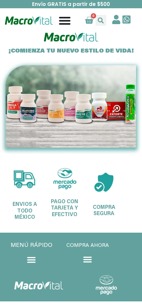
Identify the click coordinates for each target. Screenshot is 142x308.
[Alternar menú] (64, 20)
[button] (100, 20)
